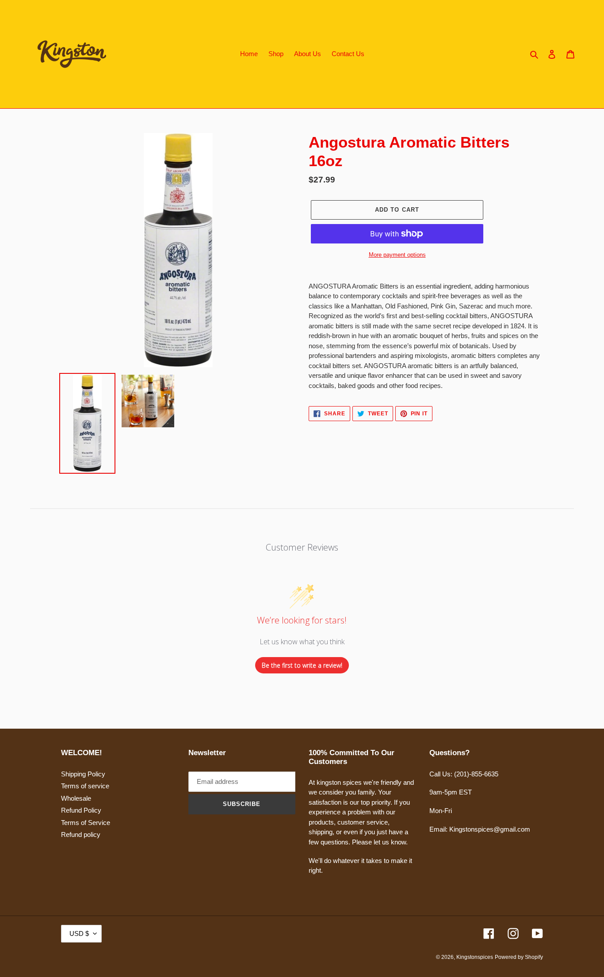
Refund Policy (81, 810)
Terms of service (85, 786)
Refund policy (80, 834)
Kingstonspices (474, 957)
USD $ (79, 933)
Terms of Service (85, 822)
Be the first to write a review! (302, 665)
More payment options (397, 254)
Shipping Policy (83, 774)
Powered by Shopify (519, 957)
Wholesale (76, 798)
